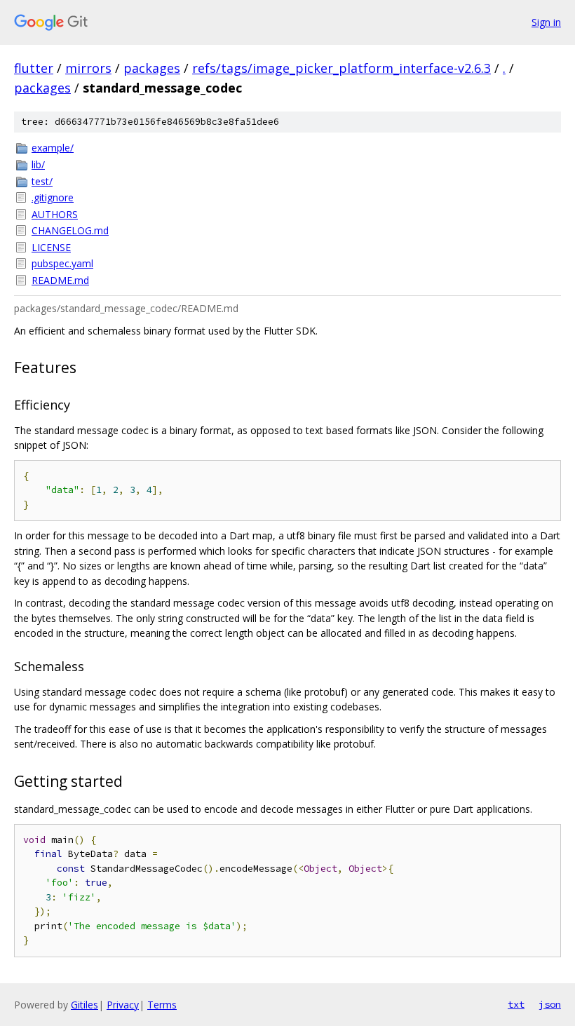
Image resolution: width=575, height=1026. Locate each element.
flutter (33, 68)
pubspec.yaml (62, 263)
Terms (162, 1004)
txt (516, 1004)
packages (151, 68)
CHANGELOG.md (70, 230)
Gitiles (84, 1004)
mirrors (88, 68)
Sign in (546, 22)
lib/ (38, 164)
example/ (53, 147)
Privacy (123, 1004)
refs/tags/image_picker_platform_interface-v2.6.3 (341, 68)
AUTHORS (55, 214)
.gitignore (53, 197)
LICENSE (51, 247)
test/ (42, 181)
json (550, 1004)
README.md (60, 280)
